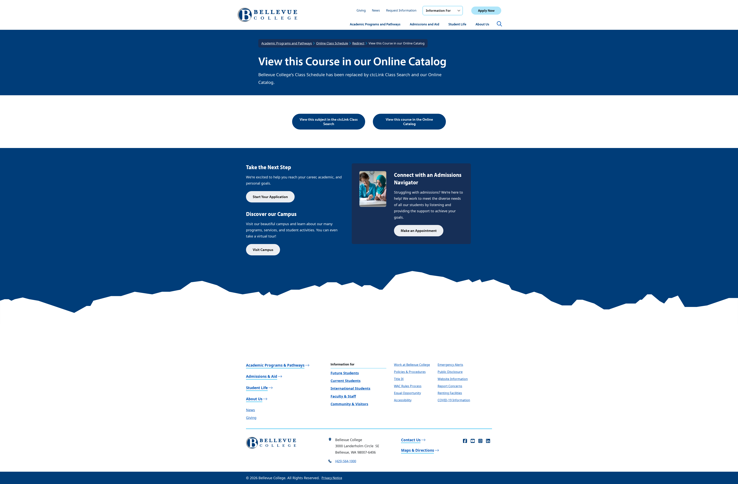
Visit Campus (263, 249)
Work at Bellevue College (412, 365)
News (376, 10)
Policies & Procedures (410, 372)
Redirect (358, 43)
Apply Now (486, 10)
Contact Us (411, 439)
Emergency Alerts (450, 365)
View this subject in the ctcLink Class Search (329, 121)
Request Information (401, 10)
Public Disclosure (450, 372)
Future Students (345, 373)
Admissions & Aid (261, 376)
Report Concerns (450, 386)
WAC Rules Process (407, 386)
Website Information (453, 379)
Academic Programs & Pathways (275, 365)
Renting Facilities (450, 393)
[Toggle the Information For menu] (458, 10)
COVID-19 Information (454, 400)
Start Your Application (270, 196)
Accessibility (402, 400)
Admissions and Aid (424, 24)
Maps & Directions (417, 450)
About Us (482, 24)
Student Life (457, 24)
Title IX (399, 379)
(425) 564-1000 (345, 461)
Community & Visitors (349, 404)
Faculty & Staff (343, 396)
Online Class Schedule (332, 43)
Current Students (346, 380)
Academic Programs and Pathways (375, 24)
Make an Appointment (419, 230)
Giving (361, 10)
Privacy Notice (332, 478)
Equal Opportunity (407, 393)
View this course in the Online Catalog (409, 121)
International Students (350, 388)
